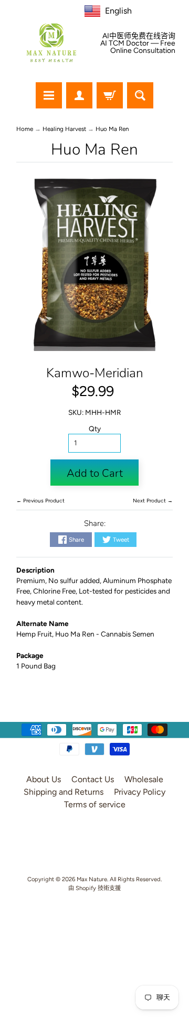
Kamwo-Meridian (94, 373)
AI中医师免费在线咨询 (138, 36)
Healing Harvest (64, 129)
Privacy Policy (139, 792)
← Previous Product (40, 500)
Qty (95, 428)
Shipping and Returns (63, 792)
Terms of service (94, 804)
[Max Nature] (51, 42)
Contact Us (92, 779)
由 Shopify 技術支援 (94, 888)
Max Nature (92, 879)
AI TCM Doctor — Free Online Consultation (137, 47)
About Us (43, 779)
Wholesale (143, 779)
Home (24, 129)
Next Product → (153, 500)
